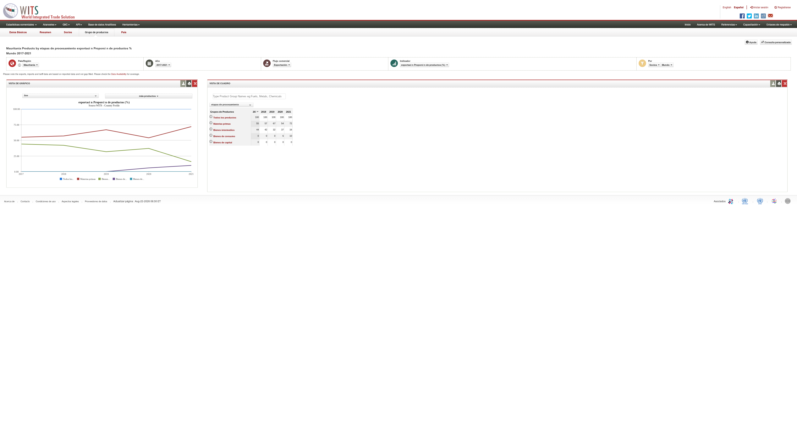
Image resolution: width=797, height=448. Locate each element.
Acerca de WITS (706, 24)
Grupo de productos (96, 32)
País (123, 32)
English (727, 7)
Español (738, 7)
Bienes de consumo (224, 136)
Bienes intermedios (224, 130)
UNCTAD (746, 201)
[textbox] (249, 96)
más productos (147, 95)
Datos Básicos (18, 32)
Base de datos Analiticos (102, 24)
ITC (731, 201)
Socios (68, 32)
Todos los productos (224, 117)
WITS (41, 10)
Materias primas (222, 124)
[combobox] (60, 96)
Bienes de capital (222, 142)
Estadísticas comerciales (20, 24)
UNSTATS (760, 201)
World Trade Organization (774, 201)
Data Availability (119, 74)
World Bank (789, 201)
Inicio (688, 24)
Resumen (45, 32)
